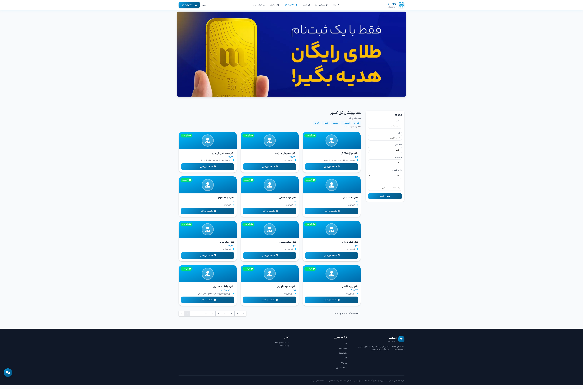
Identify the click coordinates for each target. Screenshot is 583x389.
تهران (356, 123)
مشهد (335, 123)
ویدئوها (273, 5)
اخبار (305, 5)
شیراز (326, 123)
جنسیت (398, 157)
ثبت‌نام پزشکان (188, 5)
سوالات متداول (341, 367)
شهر (400, 132)
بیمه (400, 182)
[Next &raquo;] (243, 313)
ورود (204, 4)
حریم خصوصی (399, 380)
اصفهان (346, 123)
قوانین (388, 380)
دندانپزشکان (290, 5)
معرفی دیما (320, 5)
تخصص (398, 144)
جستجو (399, 120)
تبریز (317, 123)
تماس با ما (257, 5)
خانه (335, 5)
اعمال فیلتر (385, 196)
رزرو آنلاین (397, 170)
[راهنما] (8, 372)
